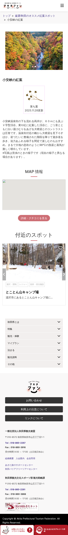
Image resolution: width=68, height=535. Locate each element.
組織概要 (9, 458)
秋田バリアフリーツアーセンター (21, 469)
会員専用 (31, 458)
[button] (32, 66)
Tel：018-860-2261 (15, 489)
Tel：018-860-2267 (15, 443)
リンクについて (34, 418)
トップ (7, 15)
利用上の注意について (34, 409)
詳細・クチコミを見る (34, 218)
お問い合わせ (34, 400)
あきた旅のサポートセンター (19, 465)
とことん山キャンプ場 (22, 292)
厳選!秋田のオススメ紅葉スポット (35, 15)
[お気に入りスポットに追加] (60, 248)
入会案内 (20, 458)
